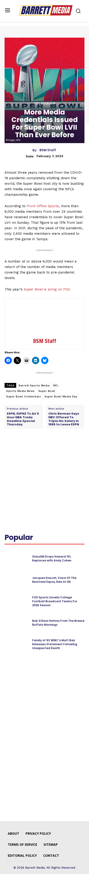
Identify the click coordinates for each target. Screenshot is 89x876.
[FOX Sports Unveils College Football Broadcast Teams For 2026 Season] (17, 601)
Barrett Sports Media (34, 385)
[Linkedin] (44, 449)
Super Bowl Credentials (23, 396)
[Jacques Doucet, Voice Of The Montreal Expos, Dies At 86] (17, 580)
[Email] (65, 449)
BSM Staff (47, 150)
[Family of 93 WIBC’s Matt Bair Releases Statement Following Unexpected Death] (17, 644)
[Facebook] (23, 449)
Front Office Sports (43, 206)
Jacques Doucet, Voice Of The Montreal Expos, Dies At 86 (54, 580)
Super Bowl (46, 391)
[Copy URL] (76, 449)
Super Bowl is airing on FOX (47, 289)
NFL (56, 385)
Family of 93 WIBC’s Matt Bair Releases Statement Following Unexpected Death (54, 644)
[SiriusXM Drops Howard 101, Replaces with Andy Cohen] (17, 558)
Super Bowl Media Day (60, 396)
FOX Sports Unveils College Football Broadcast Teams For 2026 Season (54, 601)
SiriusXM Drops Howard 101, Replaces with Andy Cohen (51, 558)
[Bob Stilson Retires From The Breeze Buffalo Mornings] (17, 622)
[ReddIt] (55, 449)
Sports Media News (20, 391)
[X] (34, 449)
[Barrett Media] (46, 10)
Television (44, 103)
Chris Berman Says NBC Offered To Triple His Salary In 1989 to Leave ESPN (63, 419)
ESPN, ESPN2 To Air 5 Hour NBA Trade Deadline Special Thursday (23, 419)
